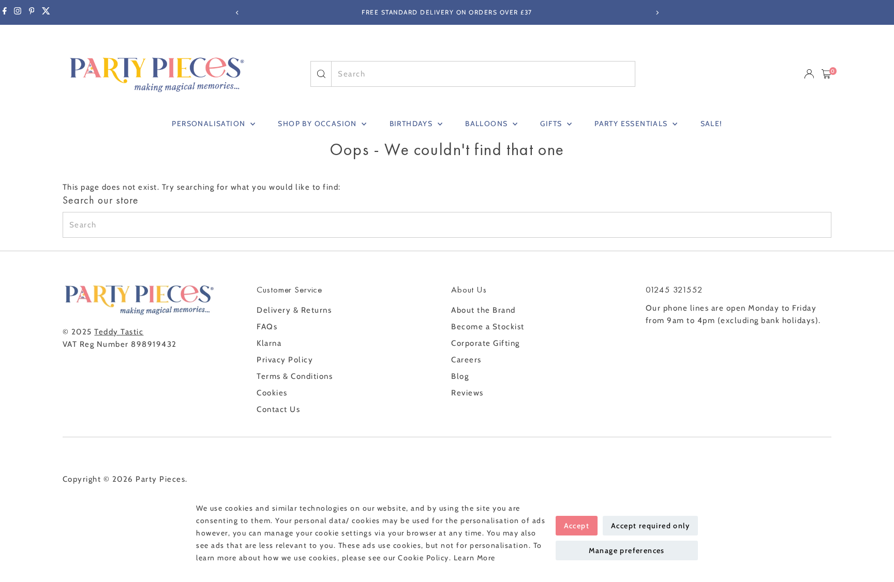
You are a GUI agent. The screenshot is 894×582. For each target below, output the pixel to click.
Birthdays (412, 123)
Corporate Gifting (485, 343)
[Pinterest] (31, 12)
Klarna (269, 343)
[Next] (656, 12)
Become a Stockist (488, 326)
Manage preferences (627, 550)
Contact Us (278, 409)
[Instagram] (17, 12)
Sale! (711, 123)
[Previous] (237, 12)
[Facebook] (4, 12)
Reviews (467, 392)
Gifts (552, 123)
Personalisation (209, 123)
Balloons (487, 123)
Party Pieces (160, 479)
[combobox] (483, 74)
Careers (466, 359)
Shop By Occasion (318, 123)
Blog (460, 376)
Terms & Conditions (295, 376)
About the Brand (483, 310)
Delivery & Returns (294, 310)
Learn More (475, 557)
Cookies (272, 392)
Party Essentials (632, 123)
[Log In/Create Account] (809, 74)
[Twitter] (46, 12)
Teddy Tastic (118, 331)
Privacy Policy (285, 359)
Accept (576, 525)
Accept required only (650, 525)
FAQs (267, 326)
